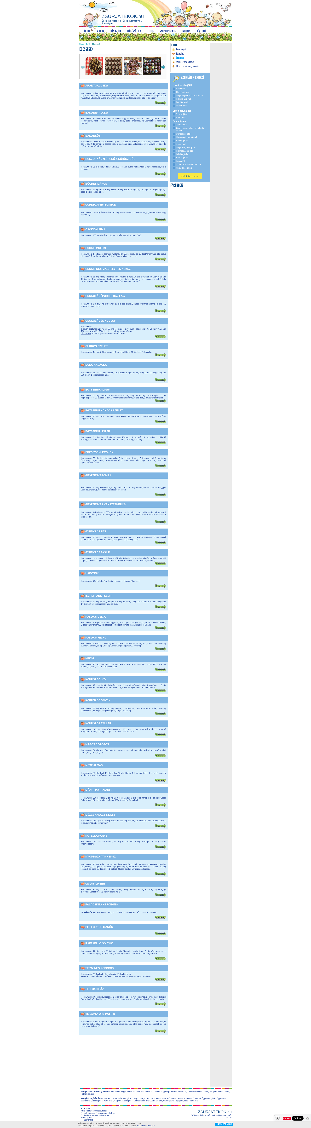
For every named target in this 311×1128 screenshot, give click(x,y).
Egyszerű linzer (97, 431)
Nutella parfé (96, 835)
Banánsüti (93, 135)
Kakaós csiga (95, 616)
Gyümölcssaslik (97, 552)
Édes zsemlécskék (99, 452)
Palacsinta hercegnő (101, 904)
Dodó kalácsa (96, 364)
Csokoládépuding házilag (105, 296)
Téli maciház (94, 989)
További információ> (146, 1126)
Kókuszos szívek (97, 700)
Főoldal (81, 44)
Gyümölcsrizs (95, 531)
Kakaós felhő (95, 637)
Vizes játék (108, 1101)
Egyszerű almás (97, 389)
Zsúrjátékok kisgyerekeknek (122, 1092)
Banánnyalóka (96, 112)
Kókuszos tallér (98, 723)
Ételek (88, 44)
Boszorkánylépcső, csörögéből (110, 159)
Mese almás (94, 765)
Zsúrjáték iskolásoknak (219, 1092)
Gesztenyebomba (98, 475)
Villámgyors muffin (100, 1014)
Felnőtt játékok (87, 1094)
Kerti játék (127, 1098)
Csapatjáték (138, 1098)
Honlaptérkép (87, 1120)
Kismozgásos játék (141, 1101)
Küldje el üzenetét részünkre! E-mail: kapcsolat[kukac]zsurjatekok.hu (98, 1112)
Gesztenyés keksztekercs (105, 504)
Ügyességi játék (209, 1098)
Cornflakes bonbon (100, 204)
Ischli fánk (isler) (98, 595)
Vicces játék (97, 1101)
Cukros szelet (96, 346)
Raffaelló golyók (99, 943)
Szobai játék (116, 1098)
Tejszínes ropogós (99, 968)
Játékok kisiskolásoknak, (198, 1092)
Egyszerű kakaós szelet (104, 410)
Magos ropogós (97, 744)
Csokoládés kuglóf (100, 320)
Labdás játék (156, 1101)
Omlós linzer (95, 883)
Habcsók (92, 573)
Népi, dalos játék (191, 1101)
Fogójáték (179, 1101)
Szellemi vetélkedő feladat (189, 1098)
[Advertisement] (124, 1063)
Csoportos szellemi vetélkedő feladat (160, 1098)
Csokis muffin (95, 248)
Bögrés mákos (96, 183)
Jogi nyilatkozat (88, 1115)
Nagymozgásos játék (123, 1101)
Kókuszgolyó (95, 679)
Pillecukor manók (99, 927)
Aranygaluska (96, 85)
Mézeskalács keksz (100, 814)
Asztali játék (168, 1101)
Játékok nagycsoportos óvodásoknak (170, 1092)
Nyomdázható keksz (100, 856)
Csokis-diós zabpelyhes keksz (108, 269)
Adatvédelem (102, 1115)
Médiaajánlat (86, 1117)
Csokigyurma (95, 229)
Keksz (89, 658)
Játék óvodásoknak (144, 1092)
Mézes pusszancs (98, 790)
